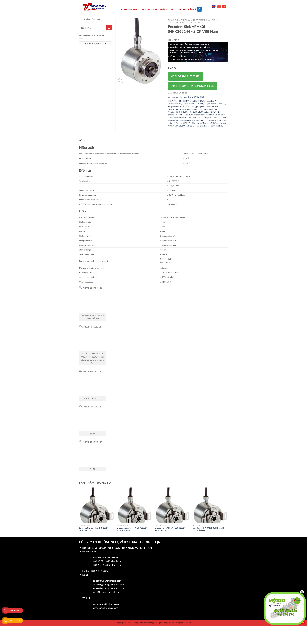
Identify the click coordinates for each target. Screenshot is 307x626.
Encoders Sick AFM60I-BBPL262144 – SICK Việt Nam (133, 529)
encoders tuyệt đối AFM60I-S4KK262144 (209, 115)
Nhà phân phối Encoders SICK (183, 120)
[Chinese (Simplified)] (219, 6)
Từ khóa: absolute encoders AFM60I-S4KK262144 (205, 126)
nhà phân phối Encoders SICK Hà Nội (210, 120)
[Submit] (109, 27)
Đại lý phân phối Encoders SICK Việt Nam (205, 112)
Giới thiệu (133, 9)
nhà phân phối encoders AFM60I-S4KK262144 (185, 118)
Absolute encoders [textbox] (94, 43)
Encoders (173, 22)
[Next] (228, 512)
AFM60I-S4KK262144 (180, 101)
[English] (214, 6)
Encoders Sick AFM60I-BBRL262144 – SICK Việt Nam (208, 529)
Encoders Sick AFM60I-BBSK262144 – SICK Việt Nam (171, 529)
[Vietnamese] (224, 6)
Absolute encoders (190, 22)
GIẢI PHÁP (160, 9)
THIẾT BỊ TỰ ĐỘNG (201, 20)
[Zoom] (120, 80)
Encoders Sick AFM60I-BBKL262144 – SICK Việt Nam (95, 529)
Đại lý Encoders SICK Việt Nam (179, 106)
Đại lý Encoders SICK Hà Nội (214, 104)
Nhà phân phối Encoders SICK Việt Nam (207, 123)
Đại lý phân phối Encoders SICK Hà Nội (193, 109)
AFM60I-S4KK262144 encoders (202, 101)
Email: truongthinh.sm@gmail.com (193, 86)
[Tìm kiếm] (199, 9)
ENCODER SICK (198, 97)
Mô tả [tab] (82, 140)
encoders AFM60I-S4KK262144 (180, 115)
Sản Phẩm (147, 9)
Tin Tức (183, 9)
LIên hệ (192, 9)
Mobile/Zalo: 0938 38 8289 (186, 76)
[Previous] (79, 512)
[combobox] (95, 43)
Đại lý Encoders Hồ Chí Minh (192, 104)
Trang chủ (121, 9)
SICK (214, 20)
